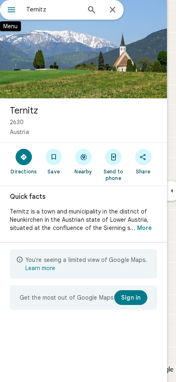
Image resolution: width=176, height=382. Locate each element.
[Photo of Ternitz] (83, 49)
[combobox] (53, 9)
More (144, 228)
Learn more (40, 268)
